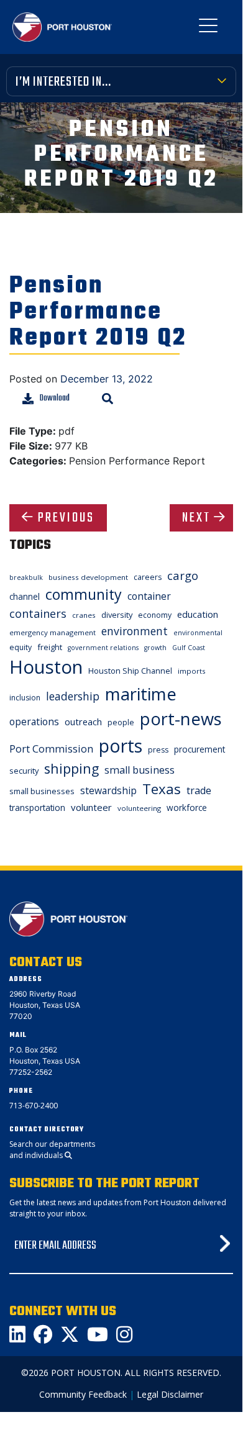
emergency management (52, 632)
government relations (103, 647)
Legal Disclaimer (170, 1394)
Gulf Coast (188, 647)
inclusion (24, 697)
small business (139, 770)
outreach (83, 721)
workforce (187, 807)
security (24, 770)
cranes (84, 615)
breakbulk (26, 577)
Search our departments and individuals (52, 1150)
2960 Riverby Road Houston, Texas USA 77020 (44, 1005)
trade (198, 790)
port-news (181, 718)
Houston (46, 666)
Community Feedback (83, 1394)
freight (49, 647)
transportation (37, 807)
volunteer (91, 807)
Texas (161, 789)
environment (134, 630)
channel (24, 596)
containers (37, 613)
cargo (182, 575)
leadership (72, 696)
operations (34, 721)
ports (120, 745)
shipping (71, 768)
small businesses (42, 791)
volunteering (139, 808)
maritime (141, 693)
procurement (199, 749)
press (158, 749)
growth (155, 647)
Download (55, 398)
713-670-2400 (33, 1105)
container (149, 596)
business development (88, 577)
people (121, 722)
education (197, 614)
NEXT (196, 517)
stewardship (108, 790)
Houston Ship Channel (130, 670)
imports (192, 671)
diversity (116, 614)
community (83, 594)
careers (148, 577)
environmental (197, 632)
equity (20, 647)
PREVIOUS (66, 517)
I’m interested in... (63, 82)
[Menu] (208, 27)
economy (155, 615)
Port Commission (51, 749)
